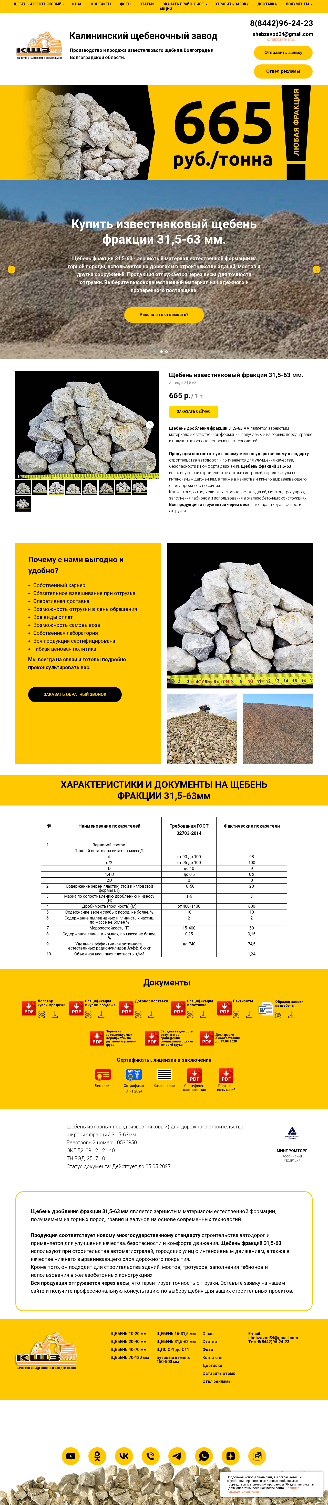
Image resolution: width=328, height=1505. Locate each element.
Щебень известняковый (37, 4)
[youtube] (71, 1456)
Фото (125, 4)
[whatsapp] (204, 1456)
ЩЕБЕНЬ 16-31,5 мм (176, 1334)
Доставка (267, 4)
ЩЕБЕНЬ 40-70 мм (129, 1350)
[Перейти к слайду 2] (166, 351)
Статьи (146, 4)
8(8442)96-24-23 (281, 23)
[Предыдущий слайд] (11, 269)
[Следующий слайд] (316, 269)
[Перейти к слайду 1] (161, 351)
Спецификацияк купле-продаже (100, 1003)
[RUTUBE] (257, 1456)
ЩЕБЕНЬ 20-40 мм (129, 1342)
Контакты (101, 4)
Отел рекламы (217, 1381)
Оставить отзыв (218, 1374)
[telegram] (177, 1456)
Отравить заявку (231, 4)
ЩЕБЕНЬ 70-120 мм (130, 1358)
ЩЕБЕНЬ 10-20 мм (129, 1334)
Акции (166, 9)
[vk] (124, 1456)
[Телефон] (151, 1456)
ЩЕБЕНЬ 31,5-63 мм (176, 1342)
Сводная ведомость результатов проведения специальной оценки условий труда (176, 1038)
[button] (283, 53)
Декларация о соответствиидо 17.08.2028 (227, 1038)
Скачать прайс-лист (183, 4)
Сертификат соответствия (194, 1088)
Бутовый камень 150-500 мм (173, 1360)
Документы (297, 4)
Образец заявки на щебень (289, 1004)
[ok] (97, 1456)
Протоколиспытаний (226, 1088)
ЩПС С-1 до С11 (173, 1350)
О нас (77, 4)
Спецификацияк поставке (200, 1003)
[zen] (231, 1456)
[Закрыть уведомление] (319, 1475)
